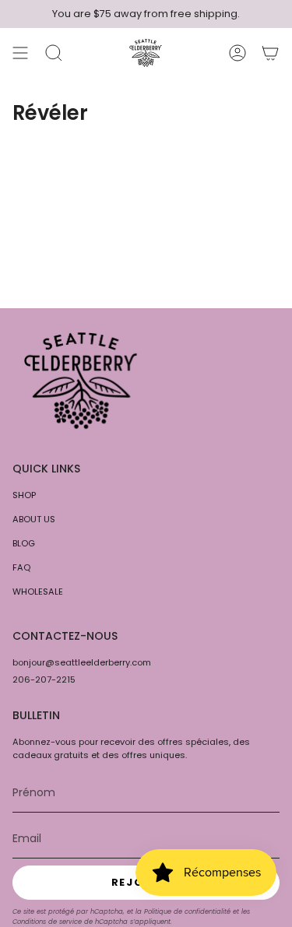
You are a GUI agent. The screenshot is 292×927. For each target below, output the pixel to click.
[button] (53, 53)
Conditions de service (47, 921)
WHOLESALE (37, 591)
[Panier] (270, 53)
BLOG (23, 543)
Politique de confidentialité (187, 911)
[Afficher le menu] (20, 53)
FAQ (21, 567)
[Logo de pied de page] (80, 381)
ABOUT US (33, 519)
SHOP (24, 495)
